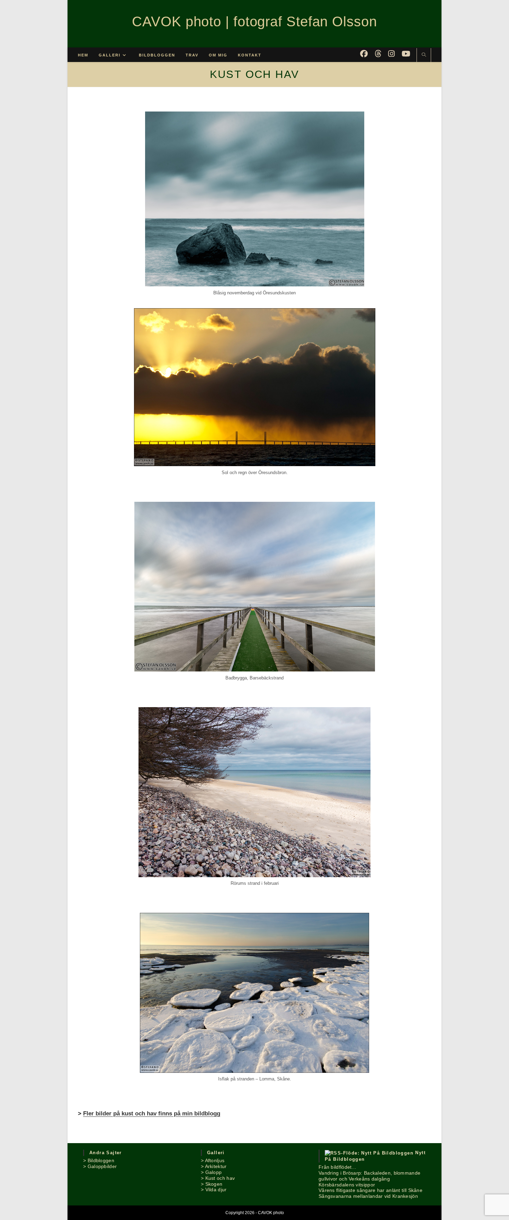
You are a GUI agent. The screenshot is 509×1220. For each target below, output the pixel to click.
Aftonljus (215, 1160)
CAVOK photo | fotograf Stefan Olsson (254, 21)
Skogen (214, 1184)
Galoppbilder (102, 1166)
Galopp (213, 1172)
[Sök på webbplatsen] (424, 55)
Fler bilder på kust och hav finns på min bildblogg (151, 1113)
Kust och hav (220, 1178)
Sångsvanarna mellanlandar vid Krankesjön (368, 1196)
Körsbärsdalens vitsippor (347, 1184)
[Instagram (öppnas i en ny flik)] (391, 54)
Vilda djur (216, 1189)
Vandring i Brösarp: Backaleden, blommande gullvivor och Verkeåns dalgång (369, 1176)
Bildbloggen (101, 1160)
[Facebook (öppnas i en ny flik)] (363, 54)
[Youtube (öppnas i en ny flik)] (406, 54)
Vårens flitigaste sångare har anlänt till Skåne (370, 1190)
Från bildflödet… (338, 1167)
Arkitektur (216, 1166)
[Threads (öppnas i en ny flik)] (378, 54)
